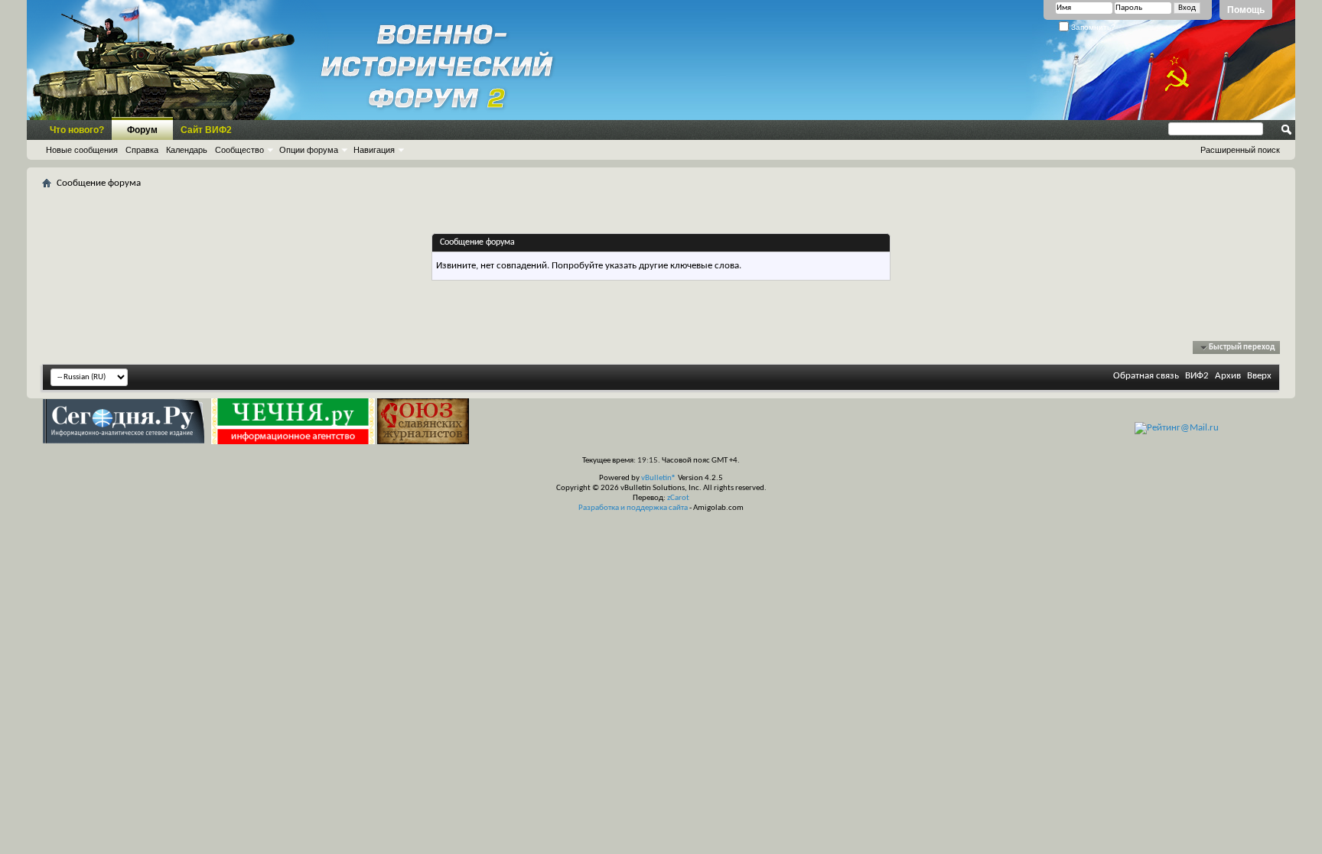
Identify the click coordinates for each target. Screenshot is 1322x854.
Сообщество (239, 149)
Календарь (186, 149)
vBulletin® (658, 478)
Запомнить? (1092, 27)
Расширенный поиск (1240, 149)
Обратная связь (1146, 376)
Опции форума (308, 149)
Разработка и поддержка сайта (633, 508)
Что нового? (77, 130)
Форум (142, 130)
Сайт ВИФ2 (206, 130)
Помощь (1246, 10)
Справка (141, 149)
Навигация (374, 149)
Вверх (1259, 376)
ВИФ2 (1197, 376)
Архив (1228, 376)
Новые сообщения (82, 149)
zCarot (678, 498)
